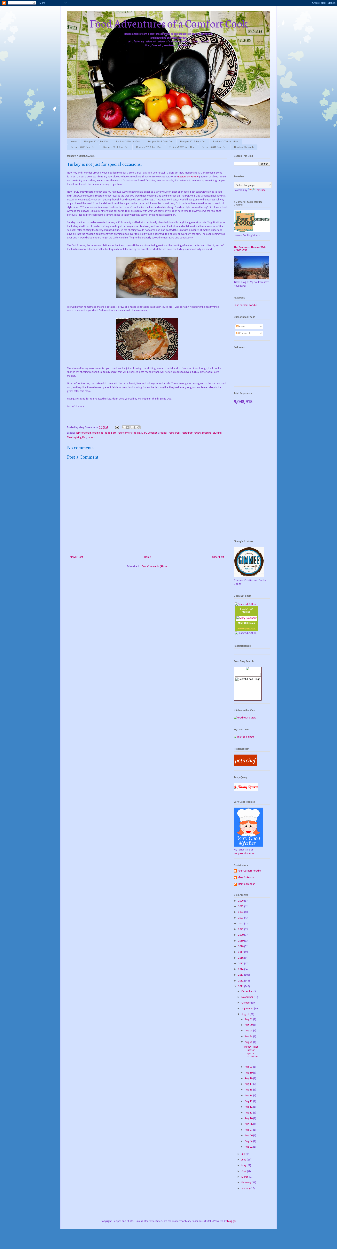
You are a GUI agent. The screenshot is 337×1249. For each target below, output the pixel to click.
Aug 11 (249, 1112)
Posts (242, 326)
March (245, 1176)
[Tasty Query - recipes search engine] (246, 790)
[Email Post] (116, 427)
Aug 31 (249, 1019)
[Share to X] (131, 427)
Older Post (218, 557)
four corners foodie (129, 432)
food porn (110, 432)
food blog (98, 432)
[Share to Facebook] (135, 427)
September (247, 1008)
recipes (164, 432)
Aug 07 (249, 1130)
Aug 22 (249, 1042)
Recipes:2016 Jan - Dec (226, 141)
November (247, 997)
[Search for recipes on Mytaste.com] (244, 737)
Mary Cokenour (149, 432)
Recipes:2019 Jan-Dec (128, 141)
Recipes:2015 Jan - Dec (83, 147)
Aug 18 (249, 1078)
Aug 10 (249, 1118)
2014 (241, 969)
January (245, 1188)
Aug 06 (249, 1135)
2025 (241, 906)
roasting (207, 432)
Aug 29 (249, 1025)
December (247, 991)
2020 (241, 935)
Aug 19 (249, 1072)
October (246, 1002)
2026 (241, 900)
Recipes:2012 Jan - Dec (181, 147)
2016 (241, 958)
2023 (241, 917)
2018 (241, 946)
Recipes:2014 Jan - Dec (116, 147)
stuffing (217, 432)
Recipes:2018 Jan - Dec (160, 141)
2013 (241, 975)
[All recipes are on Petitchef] (245, 765)
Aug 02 (249, 1146)
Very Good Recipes (244, 853)
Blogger (231, 1221)
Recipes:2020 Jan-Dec (96, 141)
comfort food (83, 432)
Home (74, 141)
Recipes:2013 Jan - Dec (149, 147)
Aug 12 (249, 1106)
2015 (241, 963)
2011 (241, 986)
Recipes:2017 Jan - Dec (193, 141)
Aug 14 (249, 1095)
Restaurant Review (188, 176)
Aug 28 (249, 1030)
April (244, 1171)
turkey (91, 437)
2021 (241, 929)
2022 (241, 923)
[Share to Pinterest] (139, 427)
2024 (241, 912)
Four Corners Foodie (245, 305)
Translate (260, 190)
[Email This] (124, 427)
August (245, 1014)
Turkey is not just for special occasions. (251, 1053)
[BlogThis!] (127, 427)
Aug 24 (249, 1036)
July (243, 1154)
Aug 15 (249, 1089)
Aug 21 (249, 1067)
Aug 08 (249, 1124)
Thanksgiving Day (76, 437)
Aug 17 (249, 1084)
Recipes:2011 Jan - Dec (214, 147)
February (246, 1182)
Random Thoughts (244, 147)
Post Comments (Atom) (155, 566)
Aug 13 (249, 1101)
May (244, 1165)
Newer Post (76, 557)
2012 (241, 980)
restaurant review (191, 432)
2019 (241, 940)
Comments (245, 333)
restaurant (174, 432)
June (244, 1159)
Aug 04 (249, 1141)
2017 (241, 952)
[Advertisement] (252, 473)
